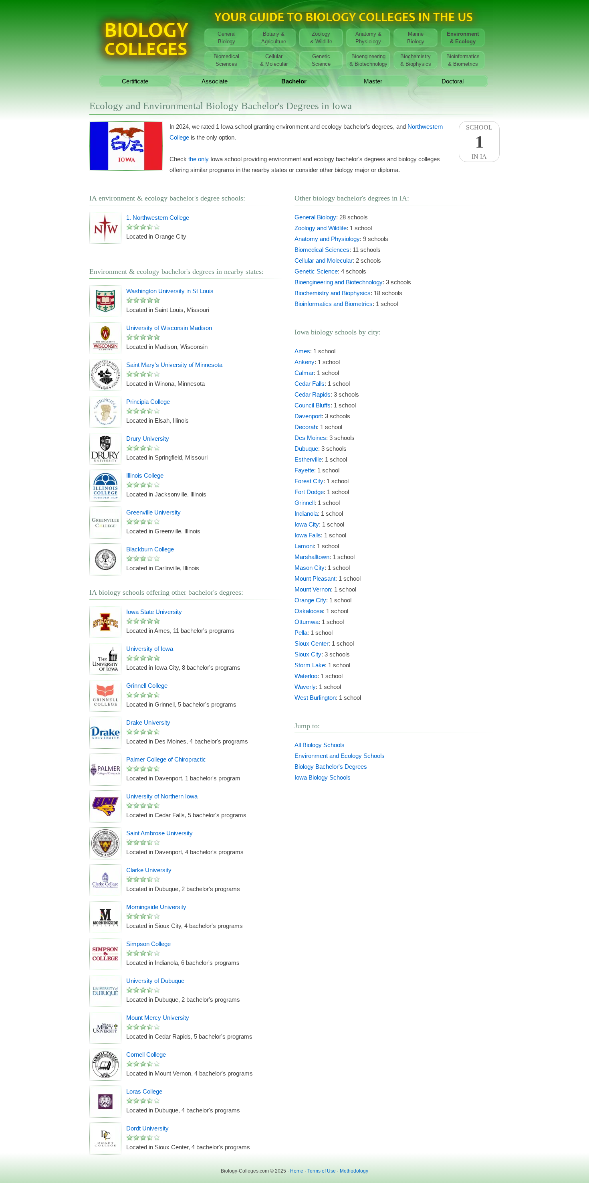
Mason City (309, 567)
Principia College (148, 401)
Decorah (305, 426)
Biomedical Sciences (321, 249)
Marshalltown (311, 556)
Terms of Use (321, 1171)
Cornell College (146, 1054)
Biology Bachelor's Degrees (330, 766)
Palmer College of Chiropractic (166, 759)
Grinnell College (146, 685)
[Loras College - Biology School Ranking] (105, 1102)
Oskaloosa (308, 611)
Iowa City (306, 524)
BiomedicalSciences (226, 60)
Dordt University (147, 1128)
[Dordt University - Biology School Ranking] (105, 1138)
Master (373, 81)
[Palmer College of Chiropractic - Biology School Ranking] (105, 770)
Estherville (308, 459)
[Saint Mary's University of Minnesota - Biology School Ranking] (105, 375)
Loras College (144, 1091)
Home (296, 1171)
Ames (302, 351)
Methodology (354, 1171)
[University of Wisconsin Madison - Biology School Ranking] (105, 338)
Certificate (135, 81)
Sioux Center (311, 643)
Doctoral (453, 81)
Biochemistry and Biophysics (332, 293)
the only (198, 159)
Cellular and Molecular (323, 260)
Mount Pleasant (314, 578)
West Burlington (315, 697)
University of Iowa (149, 648)
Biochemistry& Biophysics (415, 60)
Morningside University (156, 906)
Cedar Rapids (312, 394)
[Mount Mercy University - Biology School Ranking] (105, 1028)
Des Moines (310, 437)
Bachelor (294, 81)
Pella (300, 632)
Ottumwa (306, 621)
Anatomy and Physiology (327, 238)
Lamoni (304, 546)
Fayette (304, 470)
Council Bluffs (312, 405)
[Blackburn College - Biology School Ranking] (105, 559)
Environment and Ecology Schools (339, 755)
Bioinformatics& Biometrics (463, 60)
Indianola (306, 513)
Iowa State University (154, 611)
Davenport (308, 416)
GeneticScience (321, 60)
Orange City (310, 600)
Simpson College (148, 943)
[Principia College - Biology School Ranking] (105, 412)
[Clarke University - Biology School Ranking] (105, 880)
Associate (215, 81)
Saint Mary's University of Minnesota (174, 364)
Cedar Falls (309, 383)
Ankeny (304, 362)
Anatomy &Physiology (368, 38)
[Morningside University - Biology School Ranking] (105, 917)
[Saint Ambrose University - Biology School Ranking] (105, 843)
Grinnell (304, 502)
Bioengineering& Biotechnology (368, 60)
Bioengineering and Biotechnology (338, 282)
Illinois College (144, 475)
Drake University (148, 722)
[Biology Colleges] (145, 35)
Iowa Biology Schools (322, 777)
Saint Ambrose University (159, 833)
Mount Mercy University (157, 1017)
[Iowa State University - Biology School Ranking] (105, 622)
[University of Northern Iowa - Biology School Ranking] (105, 806)
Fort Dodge (309, 491)
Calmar (304, 372)
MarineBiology (415, 38)
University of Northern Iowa (162, 796)
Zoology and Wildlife (320, 228)
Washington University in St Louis (170, 291)
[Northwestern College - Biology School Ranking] (105, 228)
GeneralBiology (227, 38)
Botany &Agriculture (273, 38)
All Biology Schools (319, 744)
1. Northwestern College (157, 217)
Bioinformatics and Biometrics (333, 303)
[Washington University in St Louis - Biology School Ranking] (105, 301)
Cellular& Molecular (274, 60)
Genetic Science (316, 271)
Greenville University (153, 512)
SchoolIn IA (479, 142)
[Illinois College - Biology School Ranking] (105, 486)
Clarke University (148, 870)
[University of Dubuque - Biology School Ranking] (105, 991)
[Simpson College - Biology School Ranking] (105, 954)
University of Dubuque (155, 980)
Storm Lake (309, 665)
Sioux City (307, 654)
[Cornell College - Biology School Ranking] (105, 1065)
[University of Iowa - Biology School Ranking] (105, 659)
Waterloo (305, 676)
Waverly (305, 686)
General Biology (315, 217)
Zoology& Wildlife (321, 38)
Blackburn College (150, 549)
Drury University (147, 438)
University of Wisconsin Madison (169, 327)
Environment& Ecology (463, 38)
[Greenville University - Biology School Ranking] (105, 522)
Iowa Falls (307, 535)
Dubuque (306, 448)
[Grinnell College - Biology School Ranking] (105, 696)
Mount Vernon (312, 589)
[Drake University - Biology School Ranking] (105, 733)
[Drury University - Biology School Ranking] (105, 449)
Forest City (308, 481)
